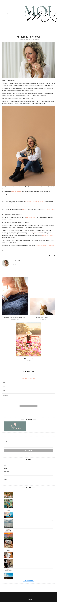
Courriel (5, 441)
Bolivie (5, 476)
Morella (24, 209)
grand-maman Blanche (31, 217)
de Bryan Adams (34, 232)
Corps (5, 465)
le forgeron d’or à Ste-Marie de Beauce (34, 201)
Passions (5, 468)
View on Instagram (28, 580)
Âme (28, 33)
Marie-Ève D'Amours (25, 39)
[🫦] (8, 503)
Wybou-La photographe (16, 191)
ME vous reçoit (28, 359)
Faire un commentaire (28, 405)
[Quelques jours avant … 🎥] (8, 563)
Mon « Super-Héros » (42, 317)
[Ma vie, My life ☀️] (8, 523)
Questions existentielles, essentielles (14, 317)
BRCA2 (5, 474)
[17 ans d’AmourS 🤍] (8, 543)
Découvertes (6, 471)
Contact (5, 479)
